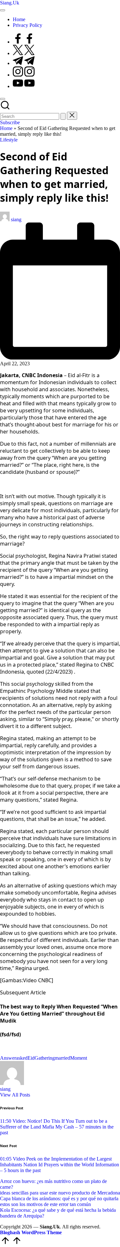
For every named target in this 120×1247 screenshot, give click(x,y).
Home (6, 128)
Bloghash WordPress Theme (31, 1232)
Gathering (45, 1058)
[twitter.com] (24, 53)
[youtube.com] (24, 86)
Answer (8, 1058)
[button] (63, 116)
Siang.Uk (9, 2)
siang (5, 1089)
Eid (31, 1058)
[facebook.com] (24, 42)
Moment (78, 1058)
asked (22, 1058)
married (62, 1058)
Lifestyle (9, 139)
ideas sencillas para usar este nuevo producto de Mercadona (60, 1192)
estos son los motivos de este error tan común (45, 1204)
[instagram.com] (24, 74)
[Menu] (2, 10)
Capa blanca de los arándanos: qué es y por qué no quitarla (59, 1198)
